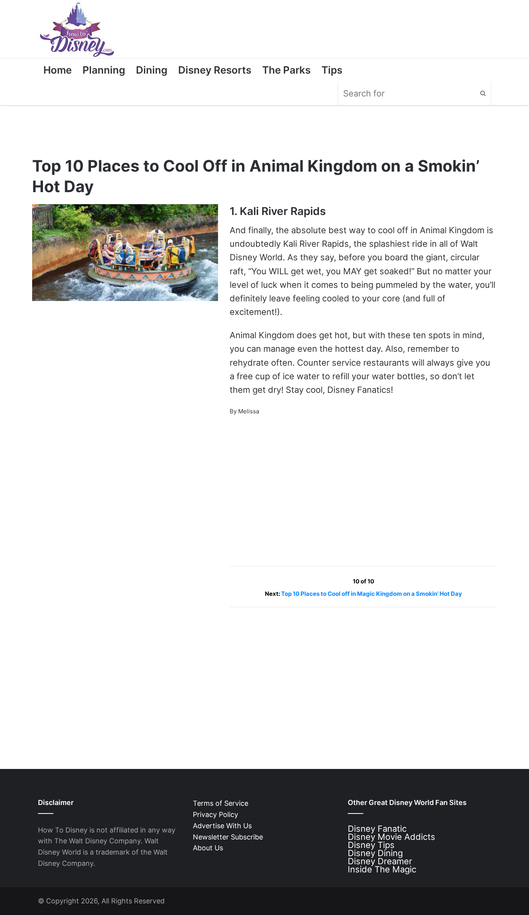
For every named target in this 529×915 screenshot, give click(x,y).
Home (57, 70)
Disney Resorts (214, 70)
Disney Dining (375, 853)
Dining (151, 70)
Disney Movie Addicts (391, 837)
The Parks (286, 70)
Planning (103, 70)
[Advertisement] (288, 485)
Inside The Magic (382, 869)
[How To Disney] (77, 29)
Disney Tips (371, 845)
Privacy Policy (215, 814)
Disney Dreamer (380, 861)
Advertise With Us (222, 826)
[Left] (335, 581)
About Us (208, 848)
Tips (331, 70)
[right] (392, 581)
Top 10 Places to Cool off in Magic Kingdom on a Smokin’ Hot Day (371, 593)
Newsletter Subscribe (228, 837)
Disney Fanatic (377, 829)
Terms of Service (220, 803)
